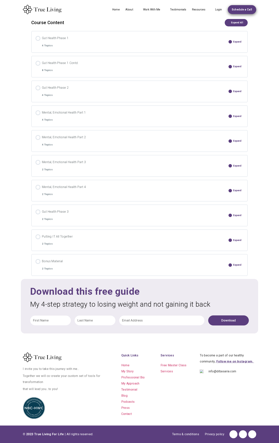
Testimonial (129, 389)
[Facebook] (233, 434)
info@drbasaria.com (222, 371)
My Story (127, 371)
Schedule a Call (242, 9)
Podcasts (128, 402)
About (129, 9)
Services (167, 371)
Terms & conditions (185, 434)
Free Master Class (174, 365)
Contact (126, 414)
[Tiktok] (243, 434)
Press (125, 408)
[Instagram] (252, 434)
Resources (199, 9)
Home (116, 9)
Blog (124, 395)
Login (218, 9)
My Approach (130, 383)
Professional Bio (133, 377)
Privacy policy (215, 434)
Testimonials (178, 9)
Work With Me (151, 9)
